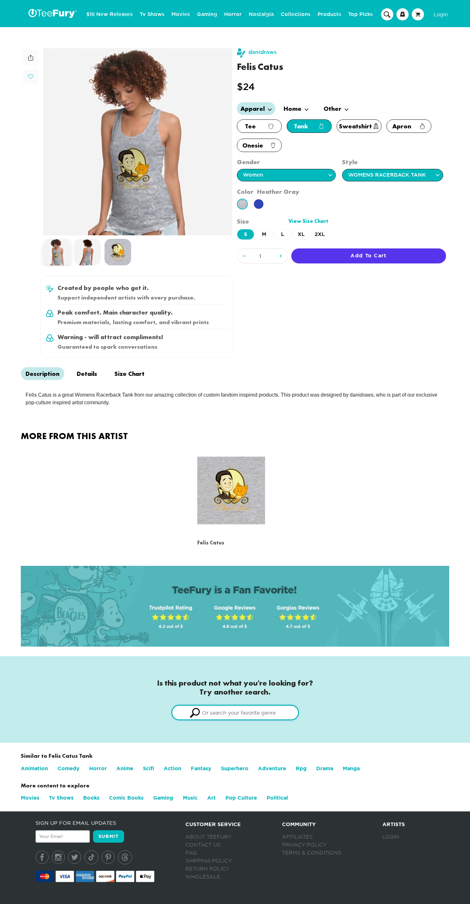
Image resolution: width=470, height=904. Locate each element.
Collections (295, 14)
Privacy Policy (304, 844)
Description (42, 373)
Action (172, 768)
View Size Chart (308, 221)
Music (190, 797)
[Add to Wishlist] (30, 76)
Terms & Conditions (311, 852)
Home (293, 108)
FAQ (191, 852)
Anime (124, 768)
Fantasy (201, 768)
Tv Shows (152, 14)
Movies (180, 14)
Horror (233, 14)
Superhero (234, 768)
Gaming (207, 14)
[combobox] (235, 712)
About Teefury (208, 836)
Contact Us (202, 844)
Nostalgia (261, 14)
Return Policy (207, 868)
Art (211, 797)
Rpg (301, 768)
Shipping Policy (208, 860)
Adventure (272, 768)
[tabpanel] (137, 141)
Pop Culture (241, 797)
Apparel (253, 108)
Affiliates (297, 836)
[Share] (31, 64)
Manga (351, 768)
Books (91, 797)
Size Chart (129, 373)
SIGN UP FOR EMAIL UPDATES (75, 823)
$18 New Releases (109, 14)
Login (441, 14)
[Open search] (387, 14)
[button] (30, 76)
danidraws (262, 52)
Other (333, 108)
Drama (324, 768)
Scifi (148, 768)
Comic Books (126, 797)
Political (277, 797)
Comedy (69, 768)
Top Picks (360, 14)
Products (329, 14)
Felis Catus (210, 542)
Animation (34, 768)
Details (87, 373)
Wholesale (202, 876)
